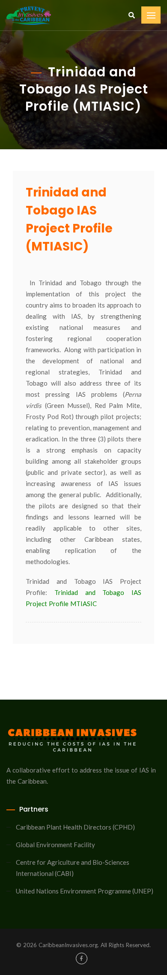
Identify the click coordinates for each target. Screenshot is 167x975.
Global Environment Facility (55, 844)
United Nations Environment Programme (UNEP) (84, 891)
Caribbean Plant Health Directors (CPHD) (75, 827)
